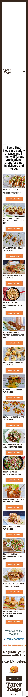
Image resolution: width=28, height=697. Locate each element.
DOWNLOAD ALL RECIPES (14, 639)
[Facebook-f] (16, 694)
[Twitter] (11, 694)
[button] (23, 71)
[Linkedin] (13, 694)
